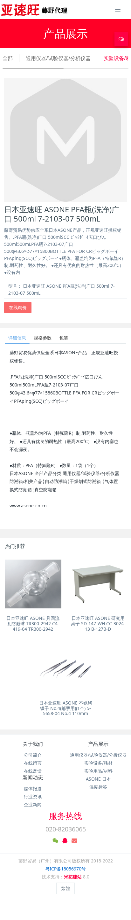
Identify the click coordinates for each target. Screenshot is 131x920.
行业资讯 (33, 796)
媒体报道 (33, 788)
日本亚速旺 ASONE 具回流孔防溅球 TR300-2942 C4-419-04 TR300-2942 (32, 623)
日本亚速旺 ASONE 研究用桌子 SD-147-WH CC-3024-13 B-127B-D (98, 623)
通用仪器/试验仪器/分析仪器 (58, 58)
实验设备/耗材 (98, 763)
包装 (63, 338)
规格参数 (43, 338)
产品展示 (98, 743)
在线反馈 (33, 771)
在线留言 (33, 763)
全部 (8, 58)
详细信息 (17, 338)
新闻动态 (33, 777)
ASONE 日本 (98, 779)
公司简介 (33, 755)
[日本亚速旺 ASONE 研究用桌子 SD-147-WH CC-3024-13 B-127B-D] (98, 584)
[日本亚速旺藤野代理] (34, 9)
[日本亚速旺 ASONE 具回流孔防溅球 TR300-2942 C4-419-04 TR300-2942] (33, 584)
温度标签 (98, 787)
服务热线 (65, 816)
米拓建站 (73, 877)
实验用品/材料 (98, 771)
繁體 (65, 888)
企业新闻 (33, 804)
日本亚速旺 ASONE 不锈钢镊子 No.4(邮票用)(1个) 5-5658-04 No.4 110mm (65, 708)
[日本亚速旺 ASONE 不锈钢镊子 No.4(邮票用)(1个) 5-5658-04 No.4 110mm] (65, 668)
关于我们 (33, 743)
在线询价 (18, 307)
